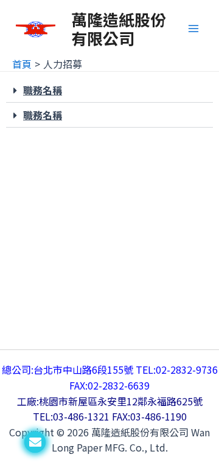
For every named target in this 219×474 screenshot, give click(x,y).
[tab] (109, 90)
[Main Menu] (193, 28)
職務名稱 (42, 90)
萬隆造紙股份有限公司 (118, 28)
